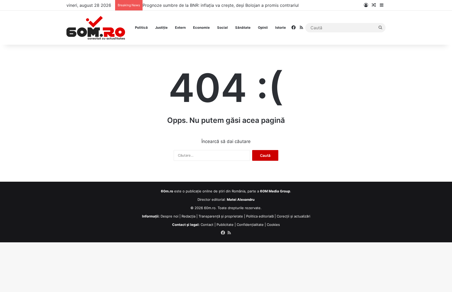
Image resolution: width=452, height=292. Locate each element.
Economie (201, 27)
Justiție (161, 27)
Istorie (280, 27)
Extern (180, 27)
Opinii (263, 27)
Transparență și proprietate (221, 216)
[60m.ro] (95, 27)
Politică (141, 27)
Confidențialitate (250, 224)
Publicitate (225, 224)
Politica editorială (260, 216)
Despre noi (169, 216)
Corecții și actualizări (293, 216)
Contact (207, 224)
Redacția (188, 216)
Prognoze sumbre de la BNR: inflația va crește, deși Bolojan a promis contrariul (221, 5)
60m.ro (210, 208)
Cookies (273, 224)
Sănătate (243, 27)
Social (222, 27)
